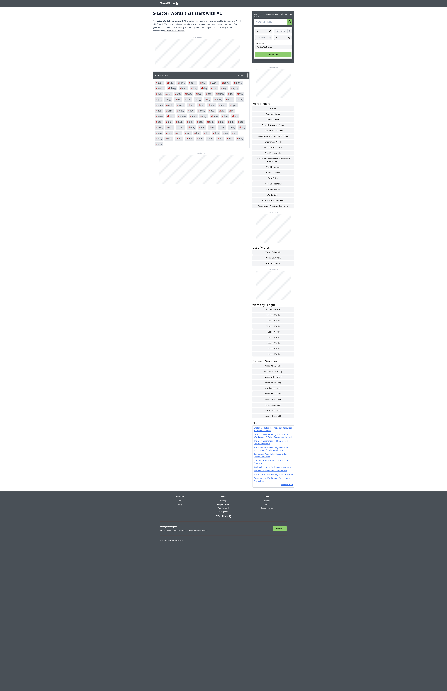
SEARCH (273, 54)
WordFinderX (223, 508)
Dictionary (260, 43)
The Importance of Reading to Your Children (273, 474)
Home (180, 501)
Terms (267, 504)
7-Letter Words (273, 326)
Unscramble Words (273, 142)
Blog (180, 504)
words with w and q (273, 371)
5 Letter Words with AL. (174, 30)
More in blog (287, 484)
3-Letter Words (273, 348)
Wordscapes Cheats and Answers (273, 206)
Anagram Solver (273, 114)
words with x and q (273, 393)
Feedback (280, 528)
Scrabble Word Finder (273, 130)
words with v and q (273, 366)
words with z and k (273, 416)
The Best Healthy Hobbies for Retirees (270, 470)
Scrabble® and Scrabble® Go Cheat (273, 136)
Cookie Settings (267, 508)
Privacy (267, 501)
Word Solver (273, 178)
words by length (273, 252)
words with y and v (273, 405)
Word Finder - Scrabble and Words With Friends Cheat (273, 160)
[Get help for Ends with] (289, 31)
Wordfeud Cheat (273, 189)
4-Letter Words (273, 343)
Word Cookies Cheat (273, 147)
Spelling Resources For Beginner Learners (272, 467)
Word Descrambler (273, 153)
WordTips (223, 501)
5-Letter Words (273, 337)
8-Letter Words (273, 320)
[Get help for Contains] (270, 37)
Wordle (273, 108)
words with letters (273, 263)
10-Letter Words (273, 309)
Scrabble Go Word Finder (273, 125)
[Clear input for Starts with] (270, 31)
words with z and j (273, 410)
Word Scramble (273, 172)
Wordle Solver (273, 195)
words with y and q (273, 399)
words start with (273, 258)
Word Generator (273, 167)
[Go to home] (169, 3)
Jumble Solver (273, 119)
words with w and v (273, 377)
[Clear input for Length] (289, 37)
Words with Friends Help (273, 200)
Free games (223, 511)
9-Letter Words (273, 315)
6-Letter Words (273, 332)
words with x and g (273, 382)
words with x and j (273, 388)
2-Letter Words (273, 354)
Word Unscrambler (273, 183)
